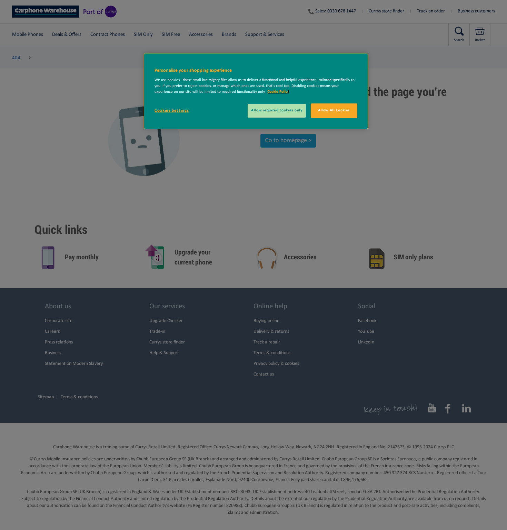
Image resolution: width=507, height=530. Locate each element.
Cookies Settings (172, 110)
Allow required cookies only (276, 110)
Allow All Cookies (334, 110)
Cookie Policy (278, 92)
